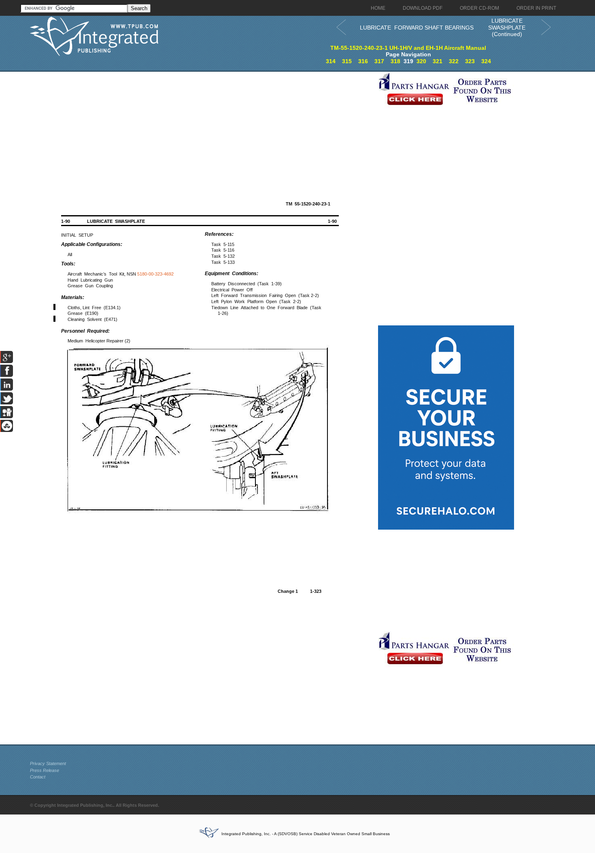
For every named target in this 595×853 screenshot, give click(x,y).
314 (331, 61)
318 (395, 61)
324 (486, 61)
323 (470, 61)
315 (347, 61)
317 (379, 61)
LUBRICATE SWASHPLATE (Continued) (506, 27)
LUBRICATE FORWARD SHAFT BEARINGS (417, 27)
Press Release (44, 770)
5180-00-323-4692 (155, 274)
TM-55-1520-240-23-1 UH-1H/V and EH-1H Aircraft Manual (408, 48)
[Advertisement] (202, 128)
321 (437, 61)
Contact (37, 776)
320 (421, 61)
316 (363, 61)
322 (454, 61)
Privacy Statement (48, 763)
